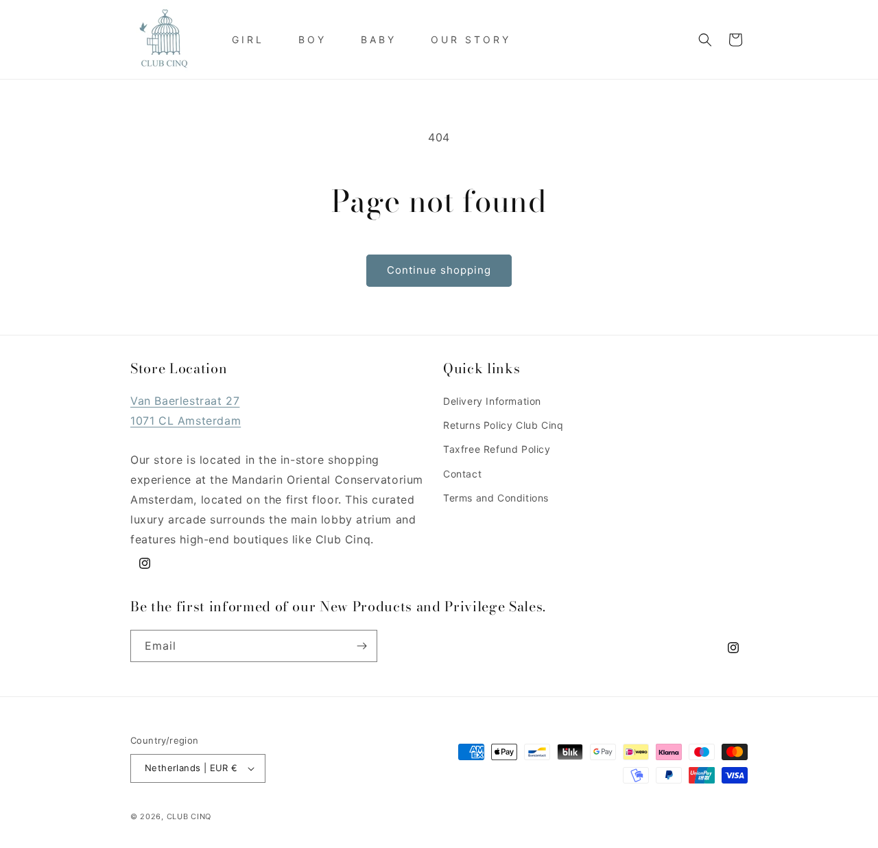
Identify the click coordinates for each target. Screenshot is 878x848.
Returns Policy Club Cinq (503, 425)
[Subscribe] (361, 646)
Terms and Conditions (496, 498)
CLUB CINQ (189, 816)
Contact (462, 474)
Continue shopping (439, 269)
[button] (705, 40)
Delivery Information (492, 401)
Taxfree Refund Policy (497, 449)
